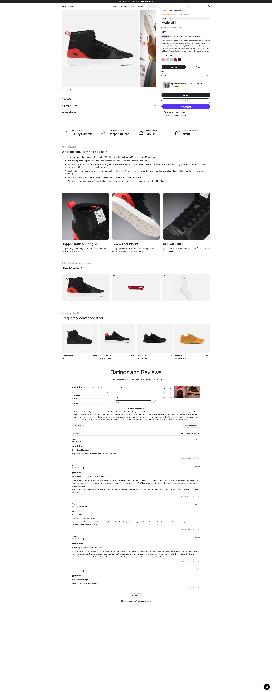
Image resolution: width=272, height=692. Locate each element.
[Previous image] (63, 90)
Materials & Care (69, 111)
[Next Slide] (198, 392)
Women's (174, 67)
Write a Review (184, 15)
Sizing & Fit (66, 99)
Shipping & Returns (70, 105)
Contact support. (144, 601)
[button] (90, 393)
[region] (180, 392)
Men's (198, 67)
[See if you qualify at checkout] (202, 36)
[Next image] (66, 90)
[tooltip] (143, 408)
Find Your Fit (153, 6)
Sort (182, 433)
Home (164, 11)
